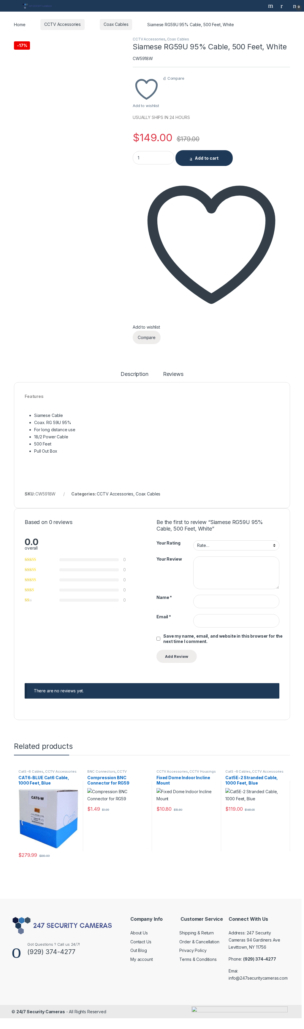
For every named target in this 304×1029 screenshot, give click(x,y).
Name (164, 597)
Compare (175, 78)
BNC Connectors (101, 771)
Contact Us (140, 941)
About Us (139, 932)
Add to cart (206, 158)
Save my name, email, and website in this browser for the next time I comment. (223, 638)
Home (19, 24)
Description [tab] (134, 374)
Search (271, 5)
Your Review (169, 558)
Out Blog (138, 950)
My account (141, 959)
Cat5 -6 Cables (30, 771)
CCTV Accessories (62, 24)
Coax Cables (116, 24)
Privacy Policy (192, 950)
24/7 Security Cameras (40, 1011)
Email (163, 616)
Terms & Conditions (197, 959)
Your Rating (168, 542)
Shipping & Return (196, 932)
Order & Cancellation (199, 941)
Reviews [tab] (173, 374)
